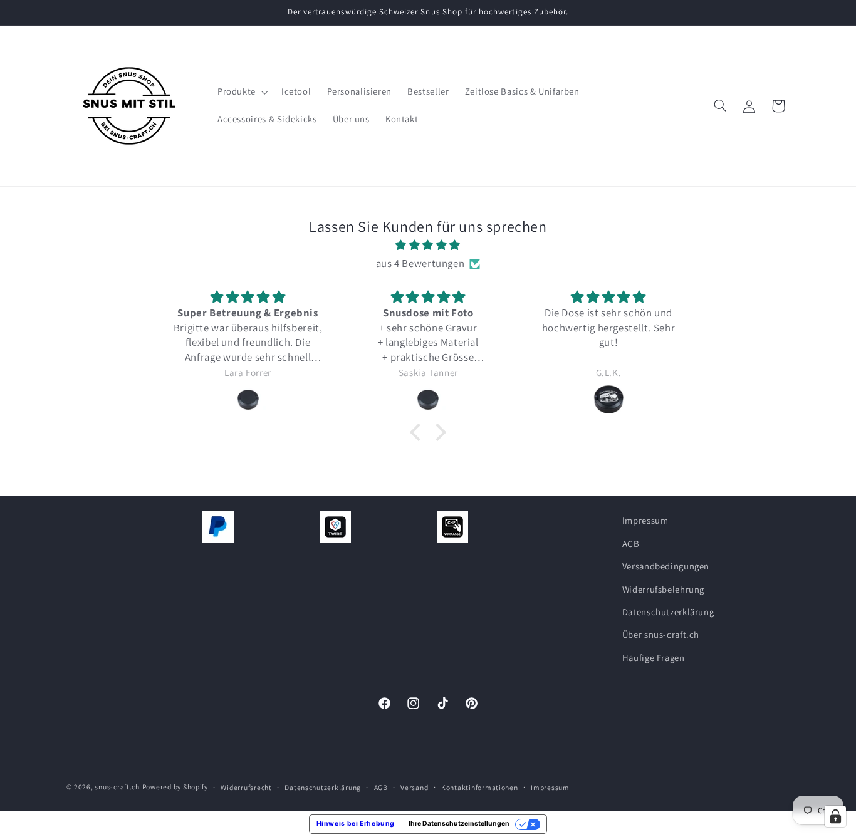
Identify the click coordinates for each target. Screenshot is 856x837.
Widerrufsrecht (246, 787)
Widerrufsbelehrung (663, 589)
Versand (414, 787)
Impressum (645, 520)
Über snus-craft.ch (660, 634)
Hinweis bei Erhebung (355, 823)
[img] (428, 245)
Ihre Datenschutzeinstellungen (459, 823)
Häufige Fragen (653, 657)
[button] (241, 92)
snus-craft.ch (117, 786)
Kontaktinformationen (479, 787)
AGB (631, 543)
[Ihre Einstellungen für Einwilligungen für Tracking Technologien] (835, 816)
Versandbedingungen (665, 566)
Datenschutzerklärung (668, 612)
